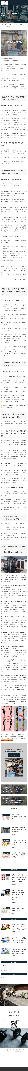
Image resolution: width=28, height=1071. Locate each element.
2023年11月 (4, 968)
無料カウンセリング (21, 675)
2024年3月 (3, 965)
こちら (17, 689)
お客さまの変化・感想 (7, 740)
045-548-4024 (14, 1016)
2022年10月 (4, 970)
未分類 (2, 977)
